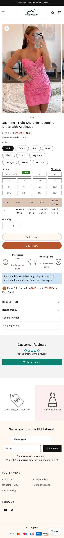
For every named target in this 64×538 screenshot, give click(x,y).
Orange (10, 162)
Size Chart (56, 169)
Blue (47, 148)
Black (9, 155)
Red (35, 148)
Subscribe (52, 448)
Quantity (6, 219)
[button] (52, 12)
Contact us (8, 479)
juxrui (35, 528)
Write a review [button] (32, 362)
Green (25, 162)
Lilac (22, 155)
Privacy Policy (40, 479)
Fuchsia (40, 162)
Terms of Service (41, 485)
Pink (8, 148)
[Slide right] (38, 117)
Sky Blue (37, 155)
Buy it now (32, 245)
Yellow (21, 148)
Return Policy (9, 490)
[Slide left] (25, 117)
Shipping (5, 137)
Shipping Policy (10, 485)
